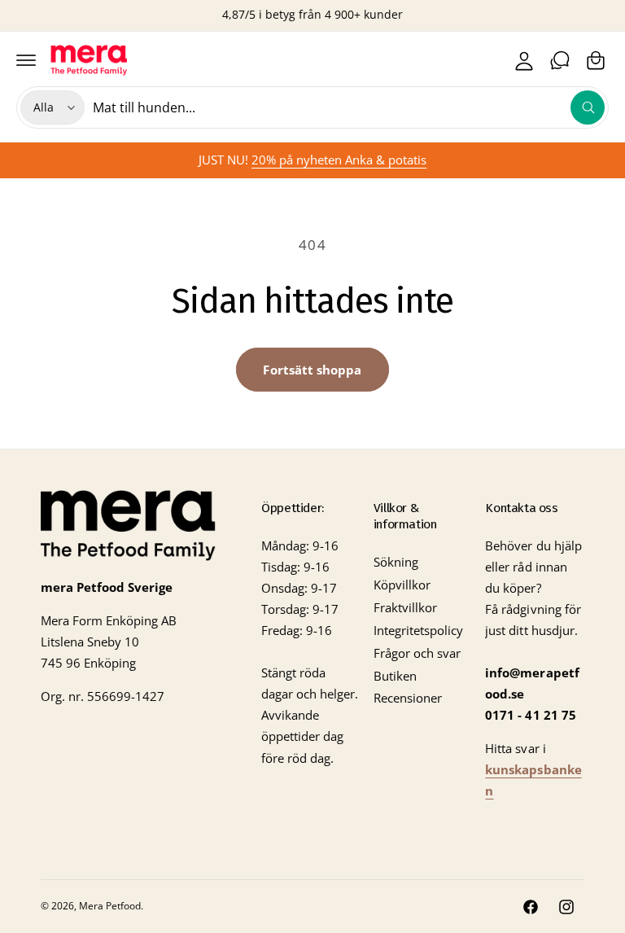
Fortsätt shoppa (312, 369)
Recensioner (408, 698)
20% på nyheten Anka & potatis (338, 160)
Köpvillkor (402, 585)
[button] (26, 60)
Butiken (395, 676)
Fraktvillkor (405, 607)
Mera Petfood (110, 906)
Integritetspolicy (418, 630)
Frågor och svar (417, 653)
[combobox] (349, 107)
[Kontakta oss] (560, 60)
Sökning (396, 562)
